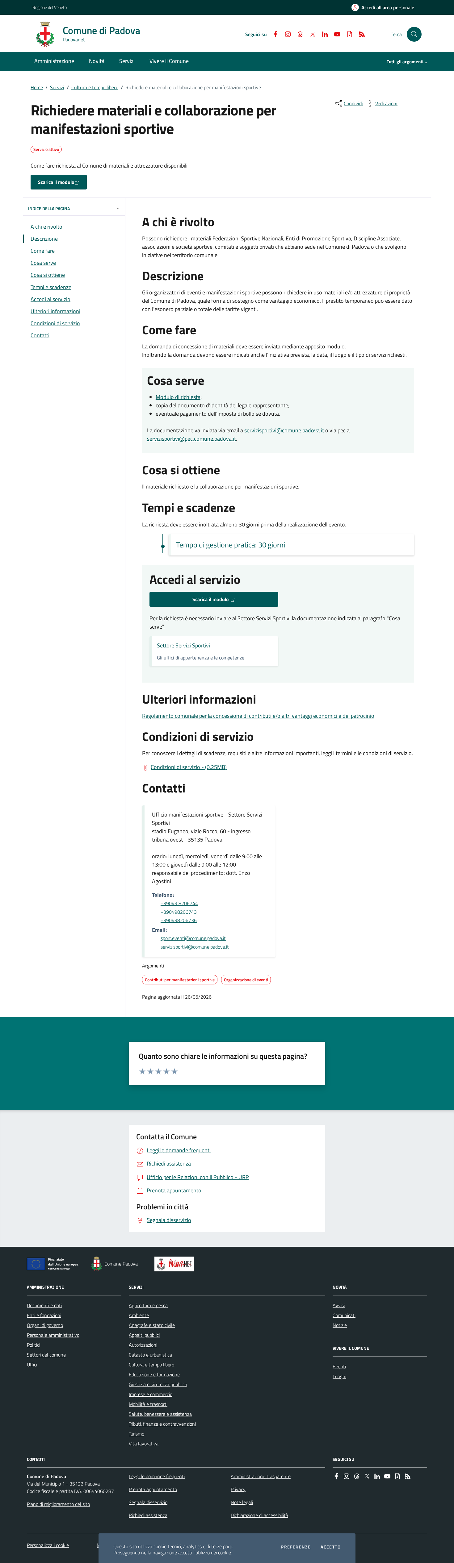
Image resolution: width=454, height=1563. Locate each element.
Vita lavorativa (143, 1443)
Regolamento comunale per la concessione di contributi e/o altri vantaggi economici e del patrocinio (258, 716)
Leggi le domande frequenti (157, 1476)
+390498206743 (179, 912)
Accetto (331, 1547)
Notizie (340, 1325)
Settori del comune (46, 1354)
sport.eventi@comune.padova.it (193, 938)
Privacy (238, 1489)
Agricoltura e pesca (148, 1305)
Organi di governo (45, 1325)
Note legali (242, 1502)
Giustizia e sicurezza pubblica (158, 1384)
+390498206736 (179, 920)
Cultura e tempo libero (94, 87)
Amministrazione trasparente (261, 1476)
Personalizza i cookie (48, 1545)
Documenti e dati (44, 1305)
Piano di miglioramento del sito (58, 1504)
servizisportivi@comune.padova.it (284, 430)
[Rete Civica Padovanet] (175, 1264)
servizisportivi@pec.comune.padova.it (191, 438)
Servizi (57, 87)
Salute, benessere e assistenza (160, 1414)
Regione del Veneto (49, 7)
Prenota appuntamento (153, 1489)
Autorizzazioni (143, 1345)
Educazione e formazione (154, 1374)
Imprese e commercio (150, 1394)
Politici (33, 1345)
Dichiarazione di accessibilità (259, 1515)
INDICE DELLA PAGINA (49, 208)
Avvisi (339, 1305)
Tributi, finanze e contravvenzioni (162, 1424)
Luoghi (339, 1376)
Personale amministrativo (53, 1335)
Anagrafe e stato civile (152, 1325)
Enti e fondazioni (44, 1315)
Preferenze (296, 1547)
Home (37, 87)
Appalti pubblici (144, 1335)
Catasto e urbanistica (150, 1354)
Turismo (136, 1433)
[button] (414, 34)
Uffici (32, 1364)
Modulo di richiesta (178, 397)
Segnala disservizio (148, 1502)
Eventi (339, 1366)
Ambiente (139, 1315)
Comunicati (344, 1315)
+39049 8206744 (179, 903)
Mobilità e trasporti (148, 1404)
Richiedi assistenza (148, 1515)
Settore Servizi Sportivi (183, 645)
